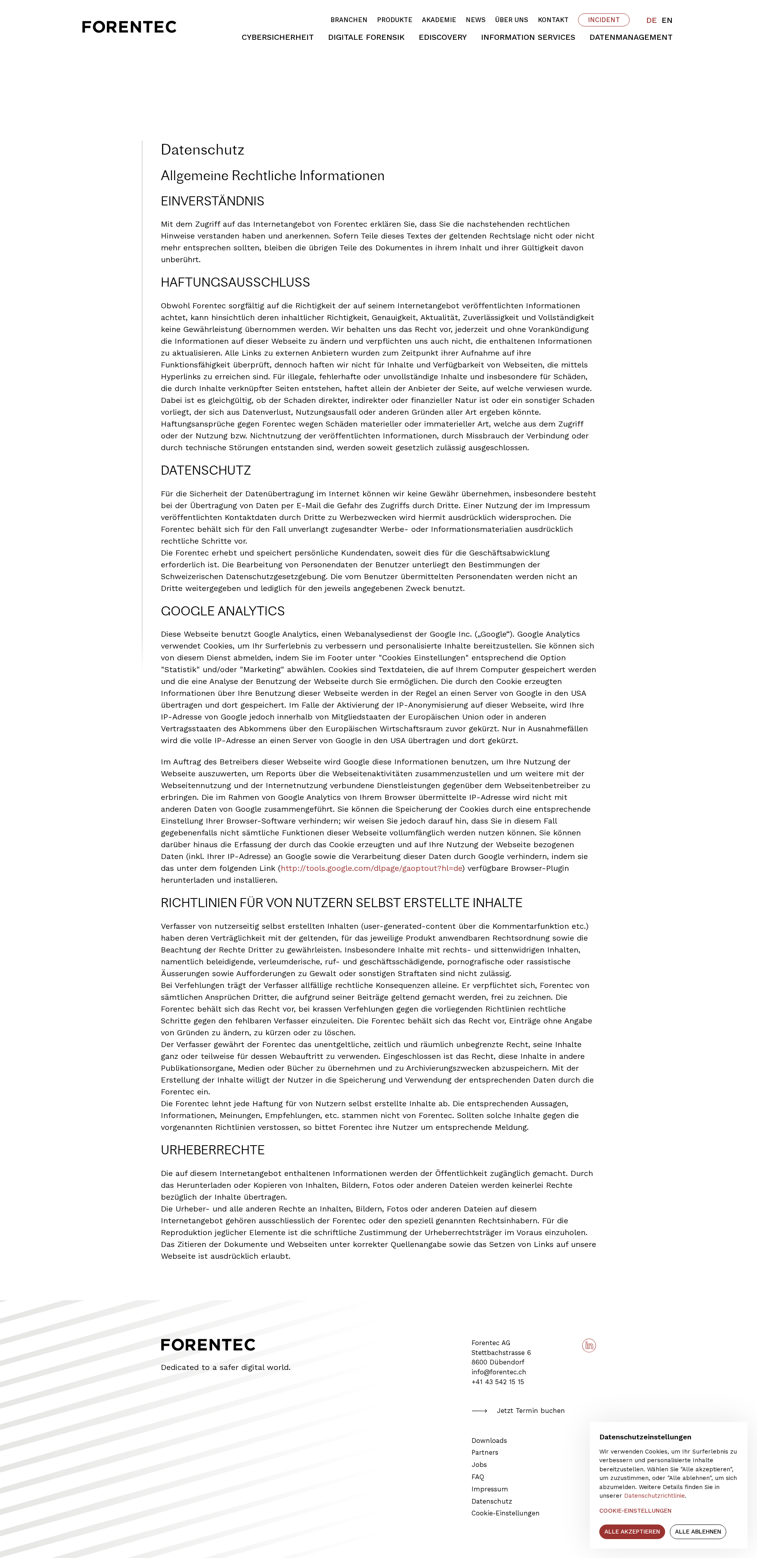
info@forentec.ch (499, 1372)
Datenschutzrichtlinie (654, 1495)
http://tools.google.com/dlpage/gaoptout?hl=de (371, 868)
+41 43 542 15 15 (498, 1382)
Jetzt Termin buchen (531, 1410)
